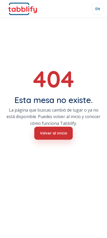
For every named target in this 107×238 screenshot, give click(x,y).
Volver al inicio (53, 133)
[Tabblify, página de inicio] (22, 9)
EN (97, 9)
